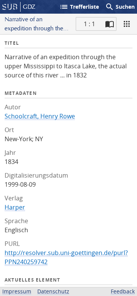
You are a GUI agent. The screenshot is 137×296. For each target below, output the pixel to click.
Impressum (16, 291)
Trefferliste (79, 6)
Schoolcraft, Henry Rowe (40, 116)
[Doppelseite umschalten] (109, 24)
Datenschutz (53, 291)
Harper (15, 207)
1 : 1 (89, 24)
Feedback (123, 291)
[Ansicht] (127, 24)
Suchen (120, 6)
